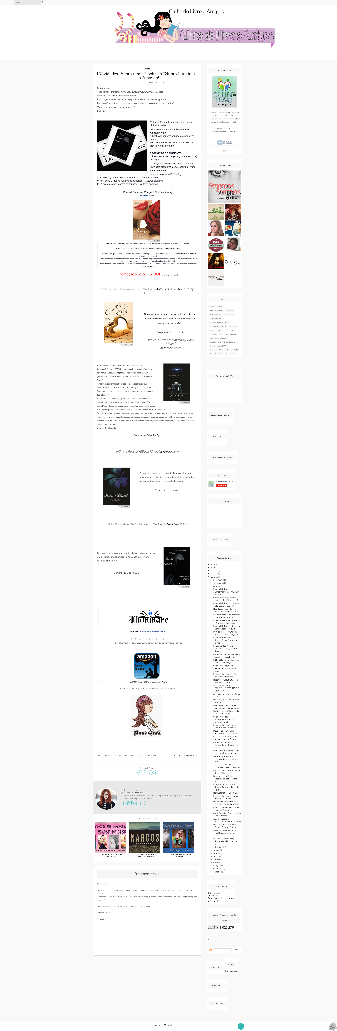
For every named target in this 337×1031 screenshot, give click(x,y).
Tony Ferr (163, 289)
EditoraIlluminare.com (152, 631)
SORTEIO (233, 326)
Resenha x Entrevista (218, 338)
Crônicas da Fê (232, 350)
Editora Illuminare (129, 755)
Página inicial (231, 971)
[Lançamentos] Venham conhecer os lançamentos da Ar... (225, 648)
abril (215, 862)
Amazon (147, 68)
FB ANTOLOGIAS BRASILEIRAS (147, 643)
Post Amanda (215, 314)
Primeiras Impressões (218, 326)
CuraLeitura (213, 895)
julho (215, 853)
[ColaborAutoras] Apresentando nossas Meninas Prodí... (223, 719)
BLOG (179, 643)
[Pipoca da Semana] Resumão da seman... (146, 855)
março (216, 865)
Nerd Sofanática (231, 334)
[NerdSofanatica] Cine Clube (226, 793)
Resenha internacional (218, 330)
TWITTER (170, 643)
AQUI (155, 274)
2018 (213, 567)
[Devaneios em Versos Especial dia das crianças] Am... (225, 759)
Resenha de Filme (216, 350)
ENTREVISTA (229, 314)
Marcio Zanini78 (216, 334)
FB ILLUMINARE (122, 643)
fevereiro (217, 868)
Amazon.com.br (158, 132)
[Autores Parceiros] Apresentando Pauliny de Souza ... (225, 745)
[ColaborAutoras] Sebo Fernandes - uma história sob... (225, 668)
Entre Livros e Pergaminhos (221, 898)
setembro (218, 847)
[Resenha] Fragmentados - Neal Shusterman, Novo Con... (225, 833)
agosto (216, 850)
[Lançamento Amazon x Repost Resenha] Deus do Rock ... (226, 787)
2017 (213, 571)
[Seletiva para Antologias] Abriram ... (180, 855)
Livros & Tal (213, 901)
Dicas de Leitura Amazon (219, 322)
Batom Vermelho (216, 354)
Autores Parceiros (216, 306)
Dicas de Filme (215, 342)
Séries (232, 330)
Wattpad (230, 310)
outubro (217, 586)
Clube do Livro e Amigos (196, 11)
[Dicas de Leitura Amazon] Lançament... (112, 855)
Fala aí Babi (230, 354)
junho (216, 856)
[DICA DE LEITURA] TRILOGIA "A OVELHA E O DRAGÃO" (226, 688)
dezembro (218, 580)
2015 (213, 577)
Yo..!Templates (167, 1025)
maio (215, 859)
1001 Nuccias (214, 893)
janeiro (216, 872)
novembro (218, 583)
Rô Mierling (144, 195)
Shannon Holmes (133, 792)
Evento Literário (216, 318)
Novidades (150, 755)
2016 (213, 574)
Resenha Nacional (216, 310)
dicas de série (229, 342)
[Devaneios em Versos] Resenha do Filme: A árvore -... (226, 841)
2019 (213, 564)
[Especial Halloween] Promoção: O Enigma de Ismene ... (225, 640)
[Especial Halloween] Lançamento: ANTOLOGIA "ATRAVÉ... (226, 592)
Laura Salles (173, 524)
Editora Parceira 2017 (218, 346)
